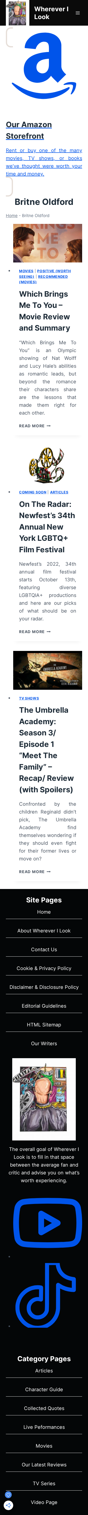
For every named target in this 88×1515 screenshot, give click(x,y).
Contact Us (44, 949)
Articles (59, 492)
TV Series (44, 1483)
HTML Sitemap (44, 1025)
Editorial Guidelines (44, 1006)
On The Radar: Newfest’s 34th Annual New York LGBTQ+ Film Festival (47, 527)
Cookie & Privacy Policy (44, 968)
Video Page (44, 1502)
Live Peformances (44, 1427)
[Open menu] (77, 13)
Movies (26, 271)
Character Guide (44, 1389)
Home (12, 215)
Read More (35, 425)
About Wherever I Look (44, 931)
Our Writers (44, 1043)
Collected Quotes (44, 1408)
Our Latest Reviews (44, 1465)
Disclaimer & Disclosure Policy (44, 987)
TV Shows (29, 698)
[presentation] (47, 243)
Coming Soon (32, 492)
